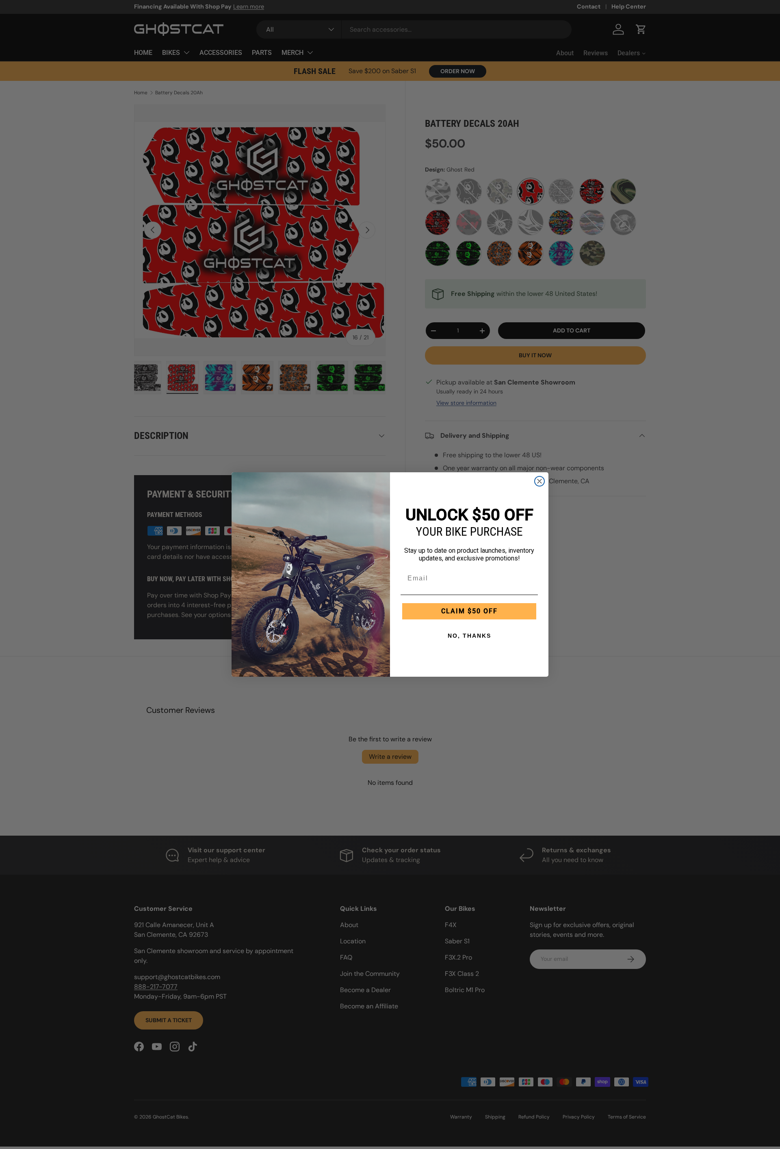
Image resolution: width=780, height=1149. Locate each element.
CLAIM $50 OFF (469, 611)
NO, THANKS (469, 635)
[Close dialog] (539, 481)
